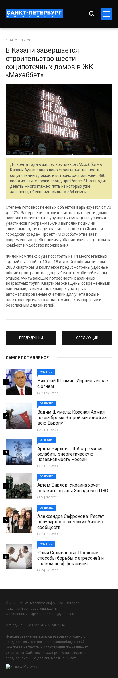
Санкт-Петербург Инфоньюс (34, 13)
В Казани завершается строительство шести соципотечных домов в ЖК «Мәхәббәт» (49, 62)
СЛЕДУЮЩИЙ (87, 335)
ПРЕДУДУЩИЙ (31, 335)
